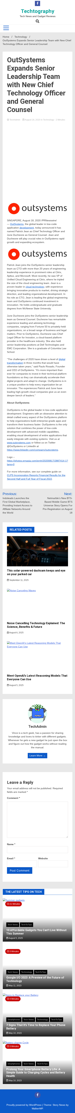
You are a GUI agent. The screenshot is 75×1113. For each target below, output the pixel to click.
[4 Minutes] (37, 995)
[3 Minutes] (37, 1042)
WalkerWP (37, 1108)
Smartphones (14, 1019)
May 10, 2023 (15, 1033)
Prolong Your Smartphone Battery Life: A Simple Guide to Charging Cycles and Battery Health (35, 1072)
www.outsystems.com (19, 442)
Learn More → (37, 755)
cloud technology (35, 286)
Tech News (13, 924)
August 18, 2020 (32, 120)
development (27, 227)
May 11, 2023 (14, 985)
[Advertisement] (37, 161)
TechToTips (26, 924)
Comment (13, 798)
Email (11, 858)
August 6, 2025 (16, 632)
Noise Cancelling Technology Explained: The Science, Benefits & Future (36, 625)
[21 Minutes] (37, 900)
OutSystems (17, 224)
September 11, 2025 (19, 580)
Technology (48, 120)
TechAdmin (15, 120)
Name (11, 844)
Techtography (37, 11)
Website (43, 858)
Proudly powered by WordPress (24, 1105)
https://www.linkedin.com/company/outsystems (32, 449)
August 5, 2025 (16, 685)
